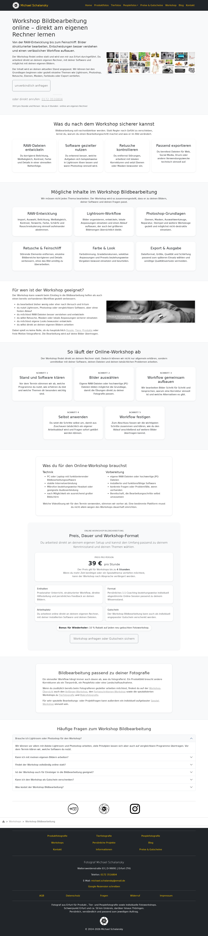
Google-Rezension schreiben (104, 886)
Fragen (104, 895)
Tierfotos (116, 5)
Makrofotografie (89, 695)
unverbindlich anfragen (31, 85)
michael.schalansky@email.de (108, 880)
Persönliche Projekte (104, 842)
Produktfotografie (57, 836)
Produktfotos (101, 5)
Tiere (78, 330)
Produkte (87, 330)
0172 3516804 (52, 99)
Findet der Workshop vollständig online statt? (40, 764)
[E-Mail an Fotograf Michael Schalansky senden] (73, 808)
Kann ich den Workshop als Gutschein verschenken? (44, 779)
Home (88, 5)
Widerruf (135, 895)
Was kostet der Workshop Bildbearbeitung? (39, 787)
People (70, 330)
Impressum (166, 895)
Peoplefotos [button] (129, 5)
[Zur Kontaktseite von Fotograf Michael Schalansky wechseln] (104, 808)
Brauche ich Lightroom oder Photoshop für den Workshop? (48, 738)
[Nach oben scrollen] (104, 921)
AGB (41, 895)
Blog (181, 5)
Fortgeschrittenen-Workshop (110, 691)
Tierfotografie (66, 695)
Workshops (15, 821)
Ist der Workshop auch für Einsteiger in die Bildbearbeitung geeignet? (54, 772)
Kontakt (190, 5)
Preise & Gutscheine (151, 5)
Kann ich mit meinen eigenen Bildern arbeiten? (41, 757)
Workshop (171, 5)
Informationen (104, 849)
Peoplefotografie (150, 836)
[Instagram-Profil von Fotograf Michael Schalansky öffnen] (135, 808)
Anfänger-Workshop (76, 691)
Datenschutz (73, 895)
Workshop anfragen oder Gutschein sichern (104, 638)
